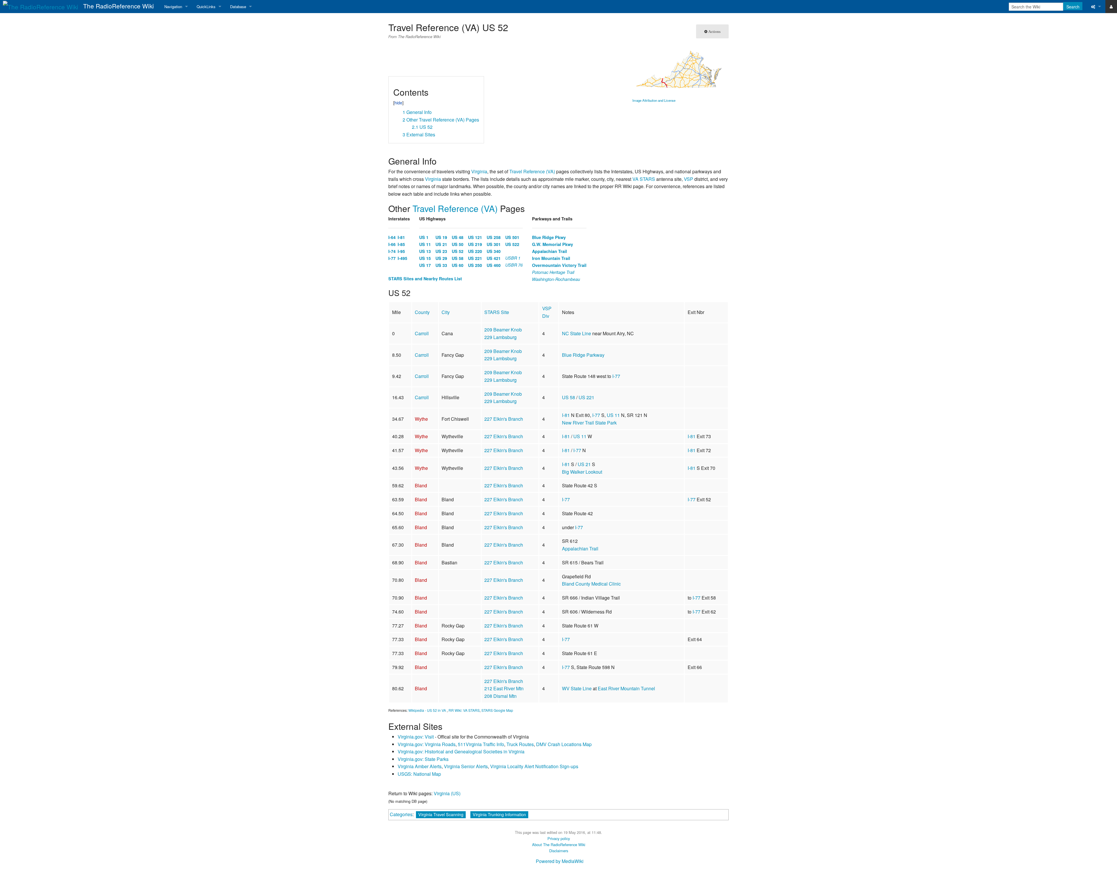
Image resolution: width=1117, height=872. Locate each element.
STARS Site (496, 312)
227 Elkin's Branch (503, 419)
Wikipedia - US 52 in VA (427, 710)
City (446, 312)
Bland (421, 485)
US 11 (613, 415)
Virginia (479, 171)
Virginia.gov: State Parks (423, 759)
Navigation (173, 6)
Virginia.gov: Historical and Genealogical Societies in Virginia (461, 751)
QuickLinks (206, 6)
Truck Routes (520, 744)
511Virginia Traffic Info (481, 744)
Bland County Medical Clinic (591, 583)
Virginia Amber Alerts (420, 766)
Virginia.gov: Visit (416, 736)
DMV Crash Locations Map (564, 744)
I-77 (616, 376)
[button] (395, 83)
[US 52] (678, 69)
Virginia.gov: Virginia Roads (427, 744)
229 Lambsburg (500, 337)
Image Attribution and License (653, 100)
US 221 (586, 397)
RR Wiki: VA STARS (464, 710)
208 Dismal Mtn (500, 696)
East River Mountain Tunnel (626, 688)
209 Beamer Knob (503, 329)
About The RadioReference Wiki (558, 844)
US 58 (568, 397)
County (422, 312)
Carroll (422, 333)
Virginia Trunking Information (499, 814)
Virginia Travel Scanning (440, 814)
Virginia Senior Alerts (466, 766)
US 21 (584, 464)
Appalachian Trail (580, 548)
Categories (401, 814)
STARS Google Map (497, 710)
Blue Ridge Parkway (583, 355)
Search (1072, 7)
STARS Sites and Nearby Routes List (425, 278)
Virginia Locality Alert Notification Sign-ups (534, 766)
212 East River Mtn (504, 688)
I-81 (566, 415)
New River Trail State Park (589, 422)
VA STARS (643, 179)
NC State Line (576, 333)
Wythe (421, 419)
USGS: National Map (419, 774)
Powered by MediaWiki (560, 861)
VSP (688, 179)
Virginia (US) (447, 793)
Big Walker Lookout (582, 471)
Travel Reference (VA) (532, 171)
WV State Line (577, 688)
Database (238, 6)
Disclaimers (558, 850)
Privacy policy (558, 838)
